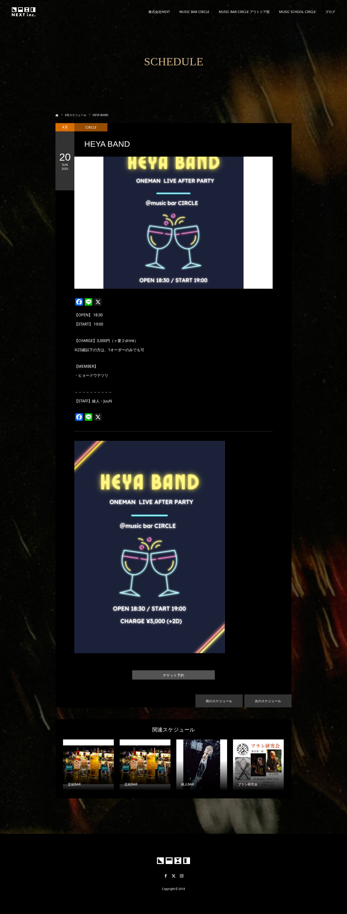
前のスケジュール (219, 701)
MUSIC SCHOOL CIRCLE (297, 11)
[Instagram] (181, 875)
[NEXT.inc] (23, 11)
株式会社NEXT (159, 11)
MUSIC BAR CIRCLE (194, 11)
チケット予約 (173, 675)
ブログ (330, 11)
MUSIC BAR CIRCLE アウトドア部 (244, 11)
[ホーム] (57, 115)
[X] (173, 875)
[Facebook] (165, 875)
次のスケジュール (268, 701)
